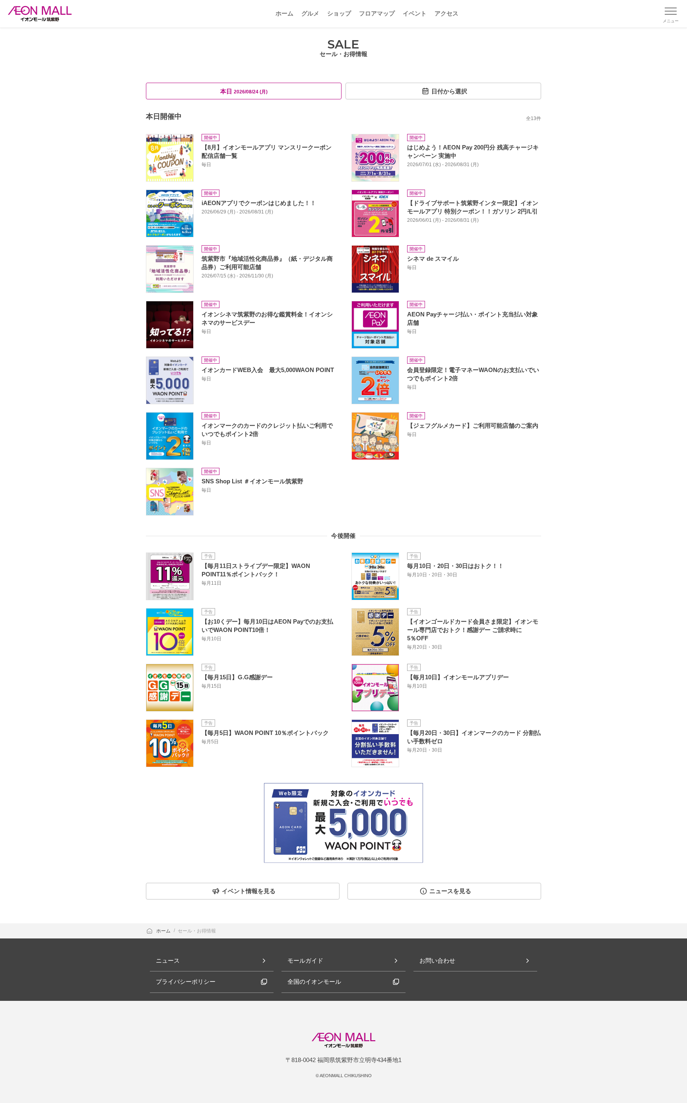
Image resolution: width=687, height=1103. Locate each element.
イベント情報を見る (249, 891)
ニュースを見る (450, 891)
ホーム (164, 931)
